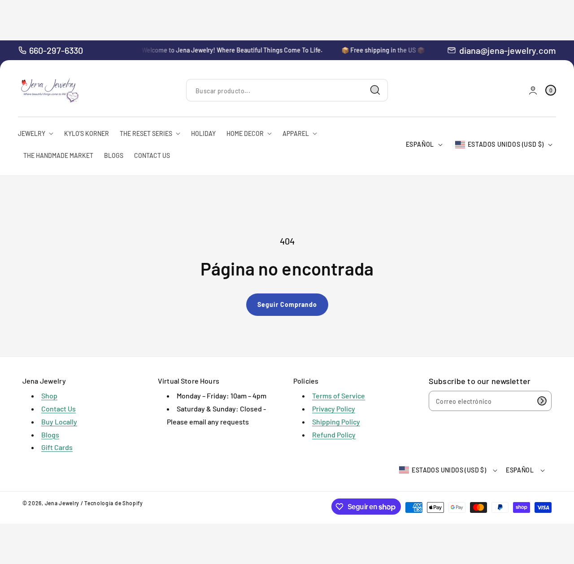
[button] (550, 90)
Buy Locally (59, 421)
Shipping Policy (336, 421)
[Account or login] (533, 90)
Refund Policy (334, 434)
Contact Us (58, 408)
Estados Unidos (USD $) (506, 144)
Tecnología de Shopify (113, 503)
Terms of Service (338, 395)
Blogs (50, 434)
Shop (49, 395)
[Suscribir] (542, 401)
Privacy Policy (333, 408)
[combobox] (287, 90)
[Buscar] (375, 90)
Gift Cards (57, 447)
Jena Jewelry (62, 503)
